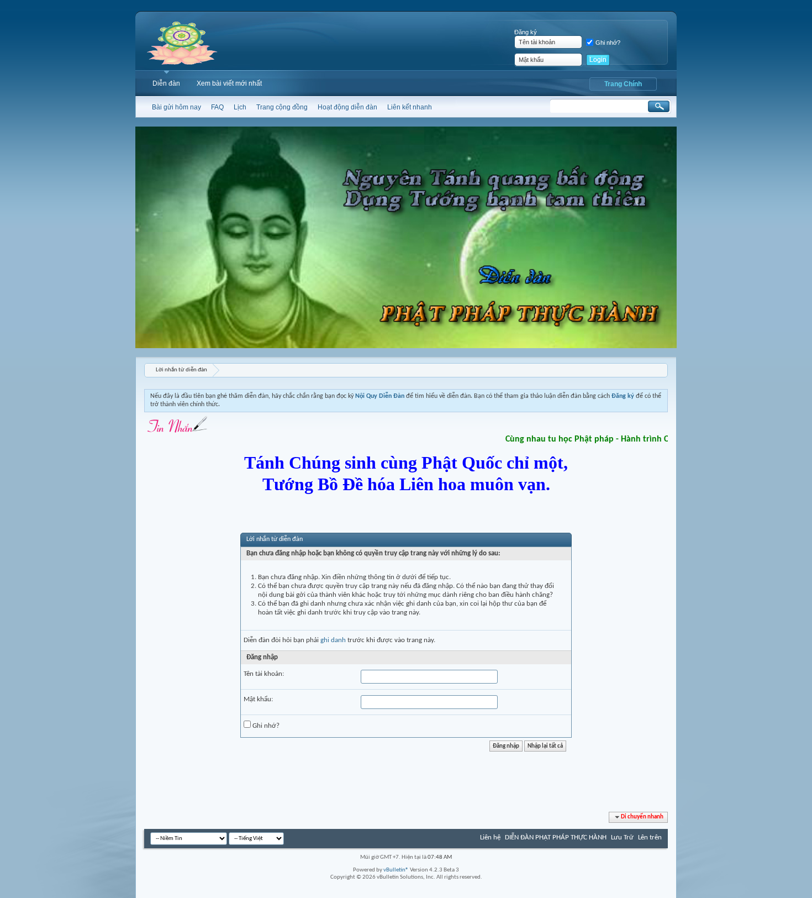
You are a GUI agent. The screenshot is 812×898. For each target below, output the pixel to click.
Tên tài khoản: (264, 674)
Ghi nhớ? (607, 42)
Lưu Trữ (622, 837)
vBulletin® (396, 870)
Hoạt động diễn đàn (347, 107)
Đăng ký (525, 32)
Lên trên (650, 837)
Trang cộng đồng (282, 107)
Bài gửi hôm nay (176, 107)
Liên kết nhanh (409, 107)
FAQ (217, 107)
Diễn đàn (166, 83)
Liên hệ (490, 837)
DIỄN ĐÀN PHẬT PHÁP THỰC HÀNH (556, 837)
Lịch (240, 107)
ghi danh (333, 640)
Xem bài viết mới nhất (229, 83)
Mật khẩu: (258, 699)
